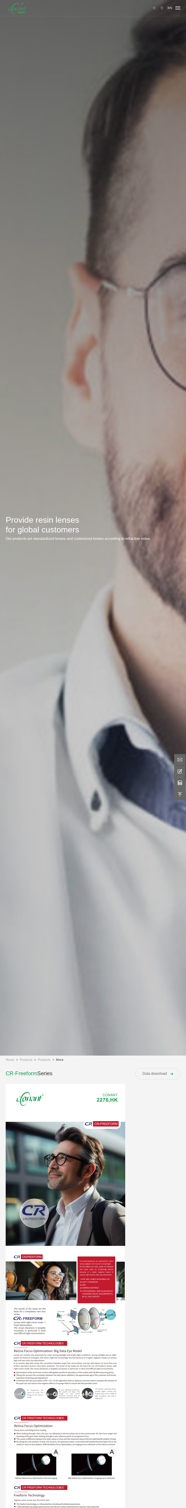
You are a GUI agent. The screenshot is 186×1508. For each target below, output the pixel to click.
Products (26, 1059)
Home (10, 1059)
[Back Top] (180, 794)
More (60, 1059)
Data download (155, 1073)
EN (170, 8)
